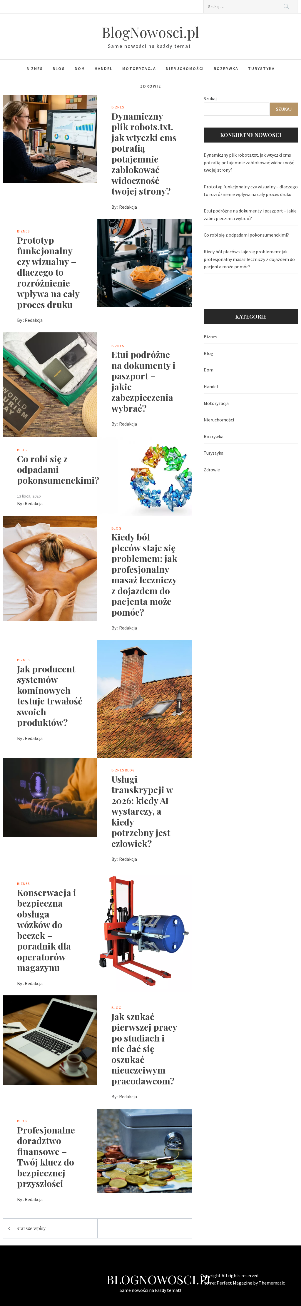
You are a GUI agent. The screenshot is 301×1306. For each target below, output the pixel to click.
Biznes (34, 68)
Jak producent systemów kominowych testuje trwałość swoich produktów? (49, 696)
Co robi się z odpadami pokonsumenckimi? (58, 469)
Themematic (272, 1283)
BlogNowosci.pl (150, 32)
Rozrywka (226, 68)
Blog (59, 68)
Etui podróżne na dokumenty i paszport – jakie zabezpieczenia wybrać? (143, 381)
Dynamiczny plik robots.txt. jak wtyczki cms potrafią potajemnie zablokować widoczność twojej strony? (144, 153)
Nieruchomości (185, 68)
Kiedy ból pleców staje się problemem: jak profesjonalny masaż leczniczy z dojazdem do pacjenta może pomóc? (144, 574)
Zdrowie (150, 86)
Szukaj (210, 98)
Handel (104, 68)
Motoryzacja (139, 68)
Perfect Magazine (235, 1283)
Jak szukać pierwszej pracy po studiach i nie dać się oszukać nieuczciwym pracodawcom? (144, 1048)
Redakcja (128, 207)
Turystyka (261, 68)
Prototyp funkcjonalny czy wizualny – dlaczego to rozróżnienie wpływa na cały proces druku (48, 272)
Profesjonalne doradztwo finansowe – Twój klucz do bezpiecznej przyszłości (46, 1157)
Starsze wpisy (31, 1228)
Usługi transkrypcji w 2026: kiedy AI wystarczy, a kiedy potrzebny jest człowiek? (142, 811)
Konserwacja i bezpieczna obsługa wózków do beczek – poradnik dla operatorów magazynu (46, 930)
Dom (80, 68)
